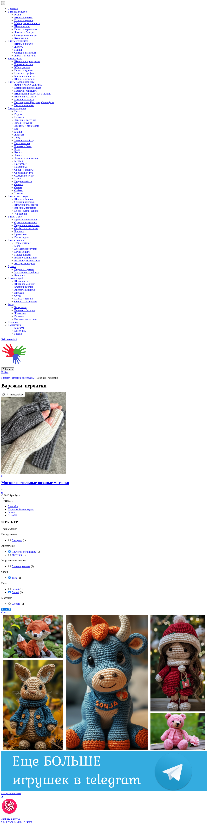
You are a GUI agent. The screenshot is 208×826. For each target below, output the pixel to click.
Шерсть (16, 603)
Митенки (17, 555)
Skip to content (9, 339)
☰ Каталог (8, 369)
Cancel (4, 612)
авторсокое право (11, 793)
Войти (4, 372)
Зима (14, 577)
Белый (15, 589)
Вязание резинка (21, 566)
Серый (15, 592)
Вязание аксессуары (23, 377)
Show (6, 609)
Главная (5, 377)
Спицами (17, 540)
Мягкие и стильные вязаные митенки (35, 483)
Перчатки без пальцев (24, 551)
